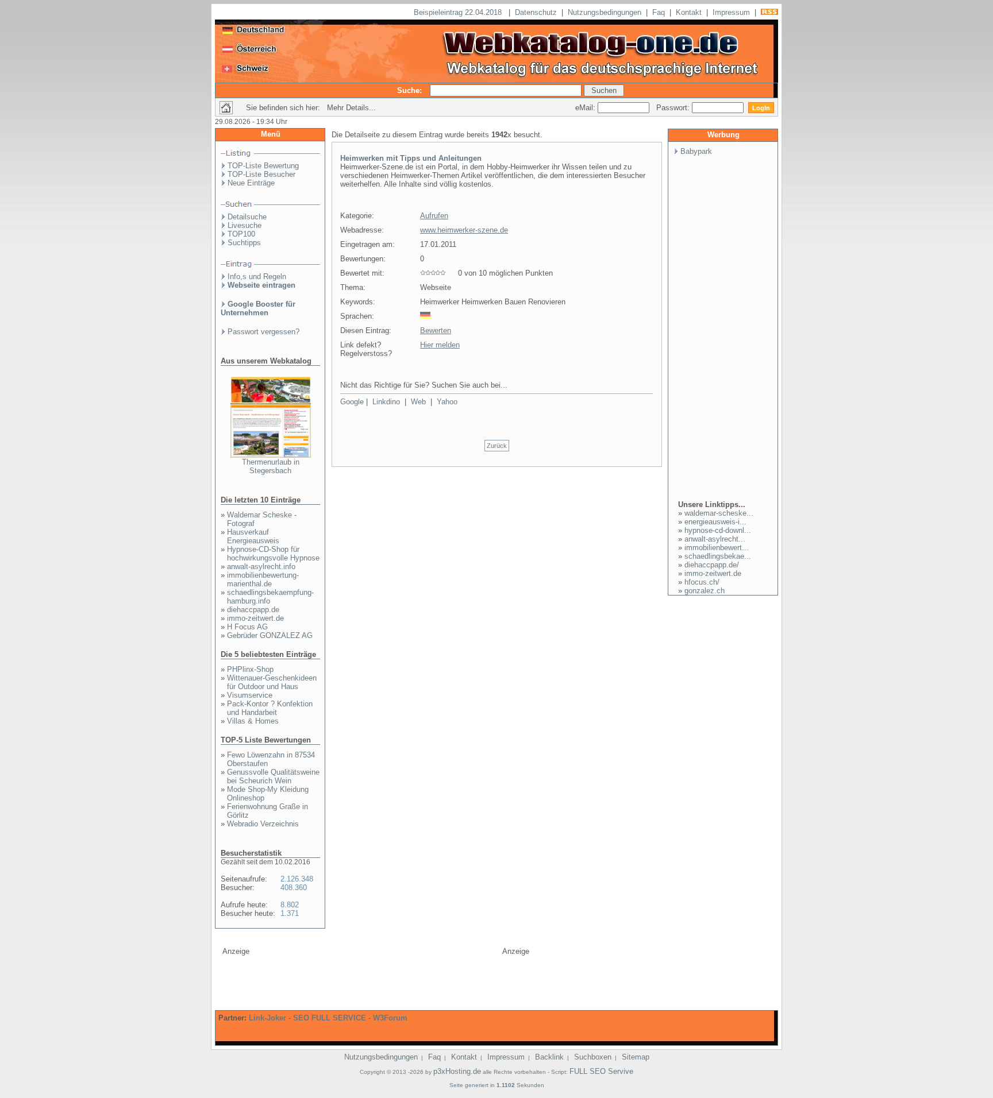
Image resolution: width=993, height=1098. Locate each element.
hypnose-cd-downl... (717, 530)
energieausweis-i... (715, 521)
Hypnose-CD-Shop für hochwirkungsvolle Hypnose (273, 553)
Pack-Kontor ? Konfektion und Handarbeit (270, 708)
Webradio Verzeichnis (263, 823)
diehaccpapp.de (253, 609)
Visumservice (249, 695)
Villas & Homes (253, 721)
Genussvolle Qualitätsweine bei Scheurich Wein (273, 776)
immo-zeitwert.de (255, 618)
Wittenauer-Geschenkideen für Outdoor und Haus (272, 682)
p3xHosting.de (457, 1071)
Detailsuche (247, 216)
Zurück (497, 445)
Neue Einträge (251, 183)
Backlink (549, 1057)
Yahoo (447, 401)
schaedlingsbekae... (717, 556)
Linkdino (386, 401)
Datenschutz (536, 12)
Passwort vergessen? (263, 331)
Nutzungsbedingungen (604, 12)
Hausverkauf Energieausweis (253, 536)
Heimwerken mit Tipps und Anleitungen (411, 158)
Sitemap (635, 1057)
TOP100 (241, 234)
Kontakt (689, 12)
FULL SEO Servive (601, 1071)
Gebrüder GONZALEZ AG (270, 635)
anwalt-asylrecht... (714, 539)
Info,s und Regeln (257, 276)
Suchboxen (592, 1057)
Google (352, 401)
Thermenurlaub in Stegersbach (270, 466)
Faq (658, 12)
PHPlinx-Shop (250, 669)
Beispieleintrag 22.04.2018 (459, 12)
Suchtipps (244, 242)
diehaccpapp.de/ (711, 564)
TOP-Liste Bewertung (263, 165)
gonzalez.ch (704, 590)
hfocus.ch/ (701, 582)
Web (418, 401)
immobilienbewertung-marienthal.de (263, 579)
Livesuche (244, 225)
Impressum (731, 12)
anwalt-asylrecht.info (261, 566)
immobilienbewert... (716, 547)
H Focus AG (247, 627)
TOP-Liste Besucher (261, 174)
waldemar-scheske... (718, 513)
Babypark (696, 151)
